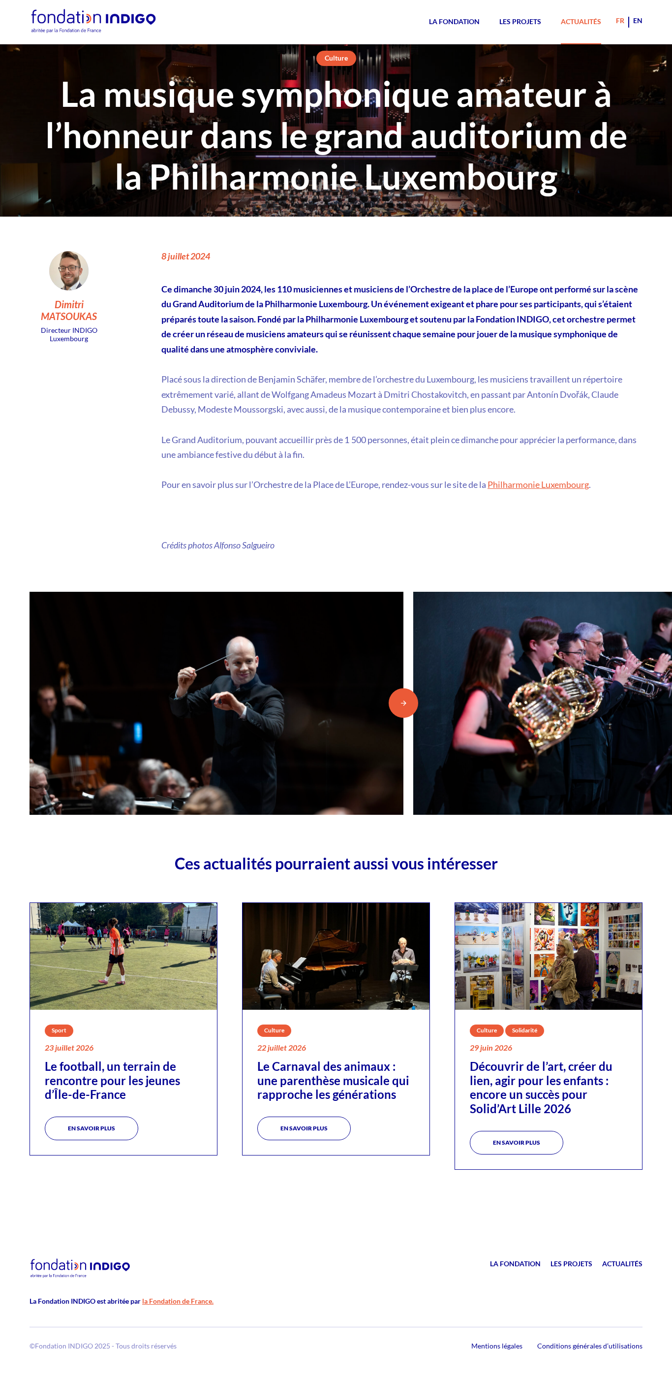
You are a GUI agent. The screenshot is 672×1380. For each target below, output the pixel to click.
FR (620, 20)
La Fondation (454, 21)
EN (637, 20)
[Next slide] (403, 703)
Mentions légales (496, 1346)
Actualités (581, 21)
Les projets (520, 21)
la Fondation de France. (178, 1301)
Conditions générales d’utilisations (589, 1346)
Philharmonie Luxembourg (538, 484)
